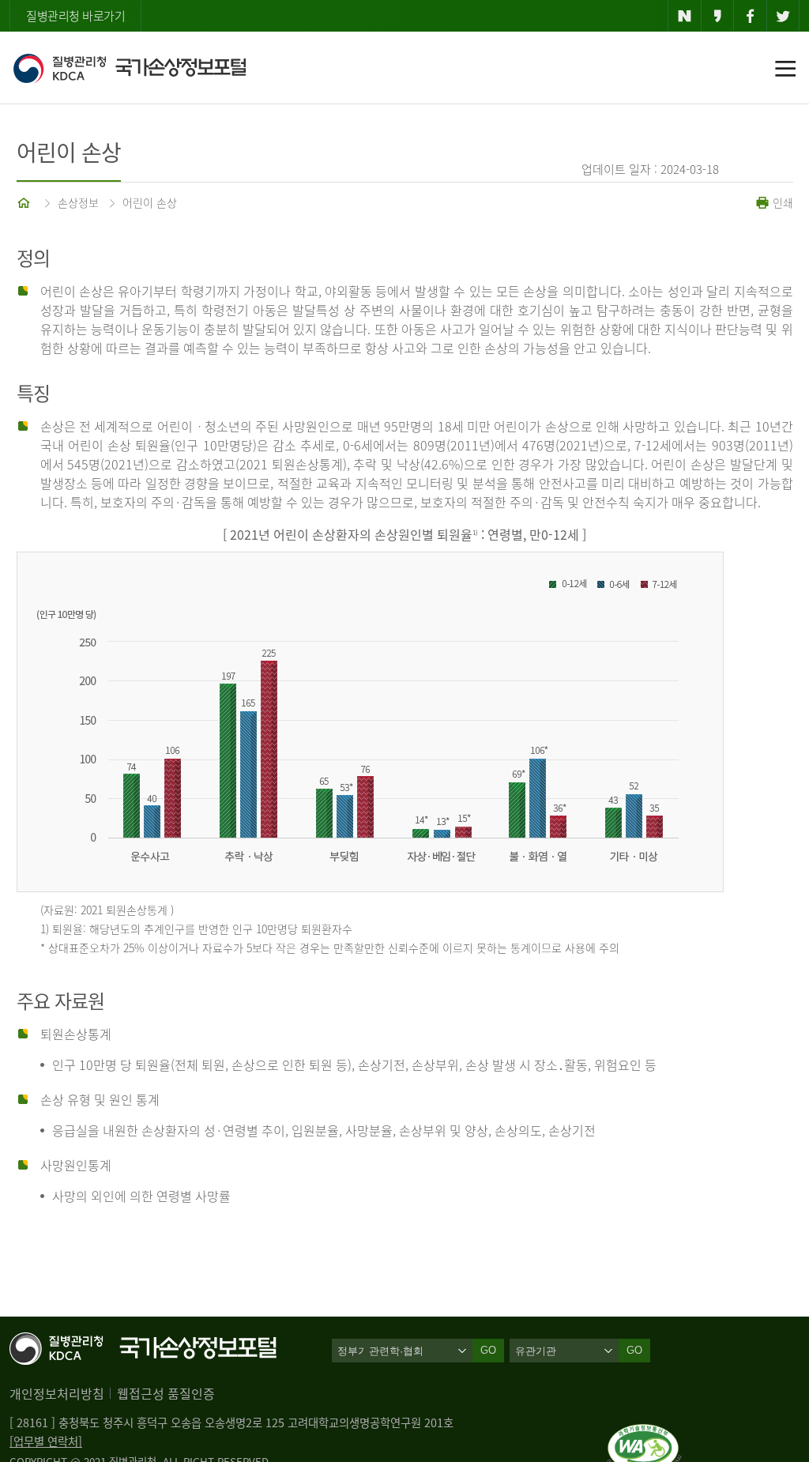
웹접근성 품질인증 (166, 1393)
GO (634, 1350)
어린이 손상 (149, 202)
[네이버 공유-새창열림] (684, 16)
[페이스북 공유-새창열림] (750, 16)
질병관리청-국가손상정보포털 (129, 68)
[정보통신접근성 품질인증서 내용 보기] (644, 1433)
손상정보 (78, 202)
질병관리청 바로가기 (75, 15)
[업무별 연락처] (45, 1441)
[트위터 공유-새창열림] (783, 16)
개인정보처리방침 (56, 1393)
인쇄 (781, 202)
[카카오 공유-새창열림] (718, 16)
